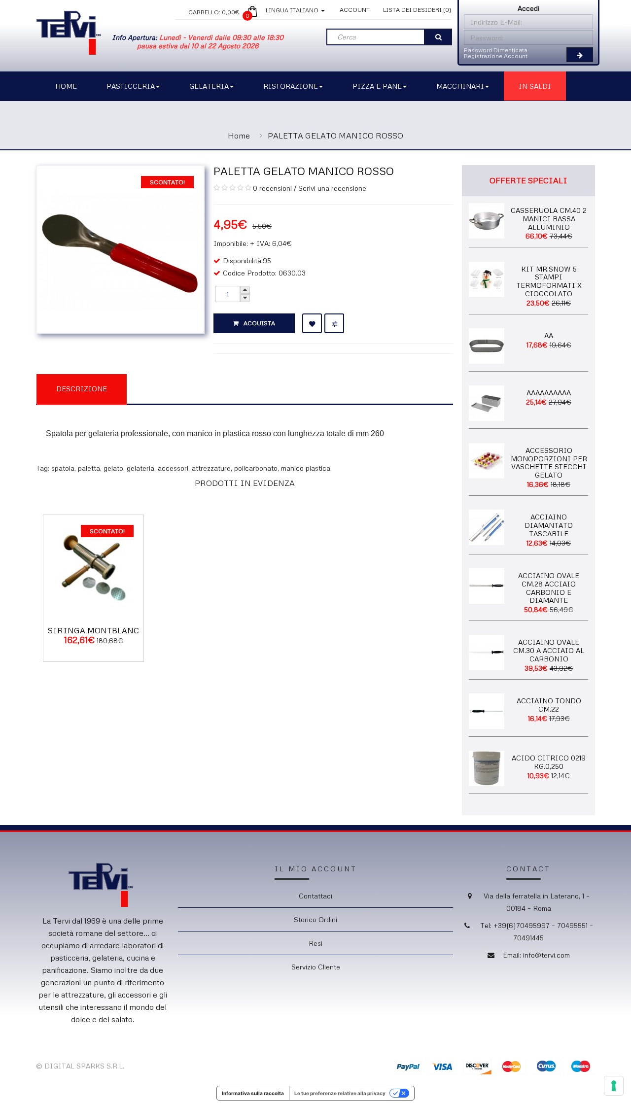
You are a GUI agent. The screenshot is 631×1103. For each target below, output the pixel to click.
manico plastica (305, 468)
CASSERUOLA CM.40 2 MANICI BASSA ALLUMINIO (549, 218)
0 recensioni (272, 188)
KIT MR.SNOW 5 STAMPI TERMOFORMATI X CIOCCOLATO (549, 281)
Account (355, 9)
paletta (89, 468)
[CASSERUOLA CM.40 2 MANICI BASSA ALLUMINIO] (486, 219)
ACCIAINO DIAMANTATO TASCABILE (549, 525)
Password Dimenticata (495, 50)
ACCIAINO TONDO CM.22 (549, 704)
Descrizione (81, 388)
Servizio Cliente (315, 967)
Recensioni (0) (177, 388)
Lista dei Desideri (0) (417, 9)
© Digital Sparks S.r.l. (80, 1066)
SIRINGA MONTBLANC (93, 630)
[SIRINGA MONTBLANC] (93, 564)
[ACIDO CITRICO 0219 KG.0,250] (486, 767)
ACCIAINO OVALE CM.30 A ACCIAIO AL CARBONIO (548, 650)
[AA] (486, 345)
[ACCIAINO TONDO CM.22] (486, 710)
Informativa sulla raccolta (253, 1093)
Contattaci (315, 896)
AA (548, 335)
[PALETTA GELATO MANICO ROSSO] (120, 248)
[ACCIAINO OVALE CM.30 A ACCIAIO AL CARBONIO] (486, 652)
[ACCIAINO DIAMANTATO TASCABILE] (486, 526)
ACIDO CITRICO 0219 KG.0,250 (549, 762)
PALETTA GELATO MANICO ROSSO (335, 135)
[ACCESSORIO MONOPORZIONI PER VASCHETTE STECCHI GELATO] (486, 459)
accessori (173, 468)
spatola (62, 468)
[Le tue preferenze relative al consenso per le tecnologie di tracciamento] (613, 1085)
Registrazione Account (495, 56)
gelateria (140, 468)
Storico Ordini (315, 919)
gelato (113, 468)
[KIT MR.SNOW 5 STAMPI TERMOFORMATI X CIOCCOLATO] (486, 278)
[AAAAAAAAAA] (486, 402)
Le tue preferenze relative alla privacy (340, 1093)
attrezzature (211, 468)
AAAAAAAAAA (548, 392)
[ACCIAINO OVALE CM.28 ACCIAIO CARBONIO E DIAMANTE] (486, 585)
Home (239, 135)
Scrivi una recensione (332, 188)
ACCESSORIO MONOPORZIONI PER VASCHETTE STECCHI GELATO (549, 462)
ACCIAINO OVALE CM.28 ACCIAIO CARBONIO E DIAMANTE (548, 587)
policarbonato (256, 468)
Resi (315, 943)
